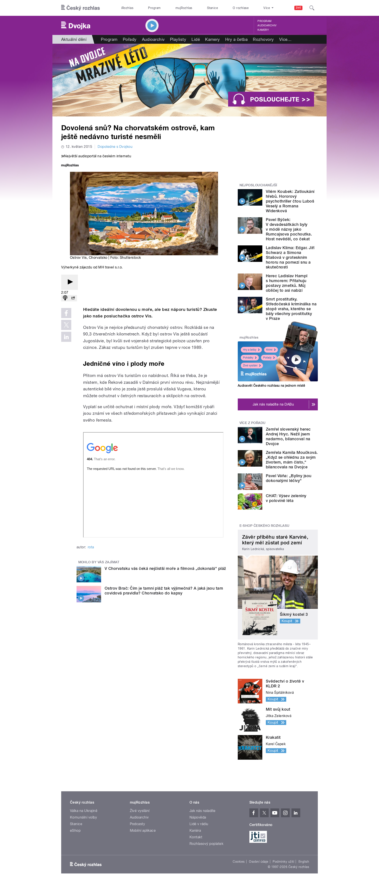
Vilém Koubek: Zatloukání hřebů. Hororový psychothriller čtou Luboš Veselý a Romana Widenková (290, 201)
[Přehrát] (69, 282)
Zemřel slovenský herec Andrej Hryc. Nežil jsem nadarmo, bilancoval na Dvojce (288, 436)
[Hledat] (312, 8)
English (304, 861)
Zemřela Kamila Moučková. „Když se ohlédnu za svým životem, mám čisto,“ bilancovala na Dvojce (292, 459)
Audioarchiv (266, 25)
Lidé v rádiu (199, 824)
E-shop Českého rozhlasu (265, 526)
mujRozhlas (183, 8)
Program (154, 8)
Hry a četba (236, 39)
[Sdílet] (73, 298)
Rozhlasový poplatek (206, 844)
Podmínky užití (283, 861)
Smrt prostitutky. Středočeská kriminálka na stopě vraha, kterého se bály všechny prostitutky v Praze (291, 309)
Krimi (269, 349)
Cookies (239, 861)
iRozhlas (127, 8)
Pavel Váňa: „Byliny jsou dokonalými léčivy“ (288, 478)
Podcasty (137, 824)
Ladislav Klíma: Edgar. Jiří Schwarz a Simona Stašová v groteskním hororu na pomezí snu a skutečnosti (290, 257)
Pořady (130, 39)
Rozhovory (263, 39)
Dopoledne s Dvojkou (115, 147)
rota (91, 547)
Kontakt (196, 837)
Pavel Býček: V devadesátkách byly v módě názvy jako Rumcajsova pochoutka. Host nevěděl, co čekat (289, 229)
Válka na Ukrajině (83, 811)
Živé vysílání (250, 365)
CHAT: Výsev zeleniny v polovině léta (286, 498)
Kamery (263, 29)
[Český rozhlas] (80, 8)
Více (285, 39)
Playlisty (178, 39)
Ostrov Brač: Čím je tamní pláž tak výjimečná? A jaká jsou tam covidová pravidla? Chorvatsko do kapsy (164, 590)
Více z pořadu (253, 423)
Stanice (212, 8)
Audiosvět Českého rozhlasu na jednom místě (271, 385)
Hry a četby (249, 349)
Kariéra (195, 830)
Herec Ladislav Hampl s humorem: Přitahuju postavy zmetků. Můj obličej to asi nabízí (286, 283)
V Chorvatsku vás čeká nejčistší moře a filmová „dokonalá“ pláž (165, 568)
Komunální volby (83, 817)
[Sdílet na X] (66, 325)
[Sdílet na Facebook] (66, 313)
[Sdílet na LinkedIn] (66, 337)
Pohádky (248, 357)
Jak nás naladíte (203, 811)
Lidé (195, 39)
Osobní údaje (258, 861)
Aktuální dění (73, 39)
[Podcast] (65, 298)
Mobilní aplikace (143, 830)
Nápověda (198, 817)
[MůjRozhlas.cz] (70, 166)
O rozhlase (241, 8)
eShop (75, 830)
